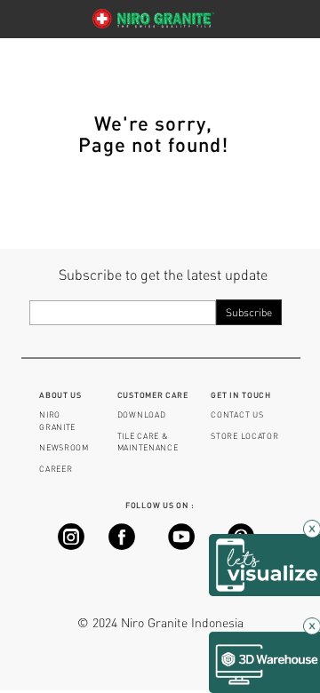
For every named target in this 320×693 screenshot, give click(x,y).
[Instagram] (71, 545)
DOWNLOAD (141, 414)
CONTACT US (237, 414)
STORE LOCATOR (244, 436)
